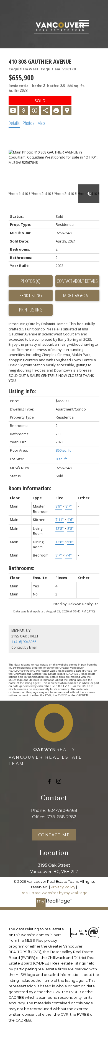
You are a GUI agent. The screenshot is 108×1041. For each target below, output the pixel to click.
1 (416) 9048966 (23, 641)
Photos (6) (30, 281)
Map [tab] (41, 123)
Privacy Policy (63, 887)
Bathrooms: (21, 568)
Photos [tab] (28, 123)
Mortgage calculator (77, 295)
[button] (49, 781)
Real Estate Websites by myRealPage (54, 893)
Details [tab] (14, 123)
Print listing (30, 309)
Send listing (30, 295)
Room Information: (30, 488)
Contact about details (77, 281)
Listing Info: (22, 391)
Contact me (54, 834)
